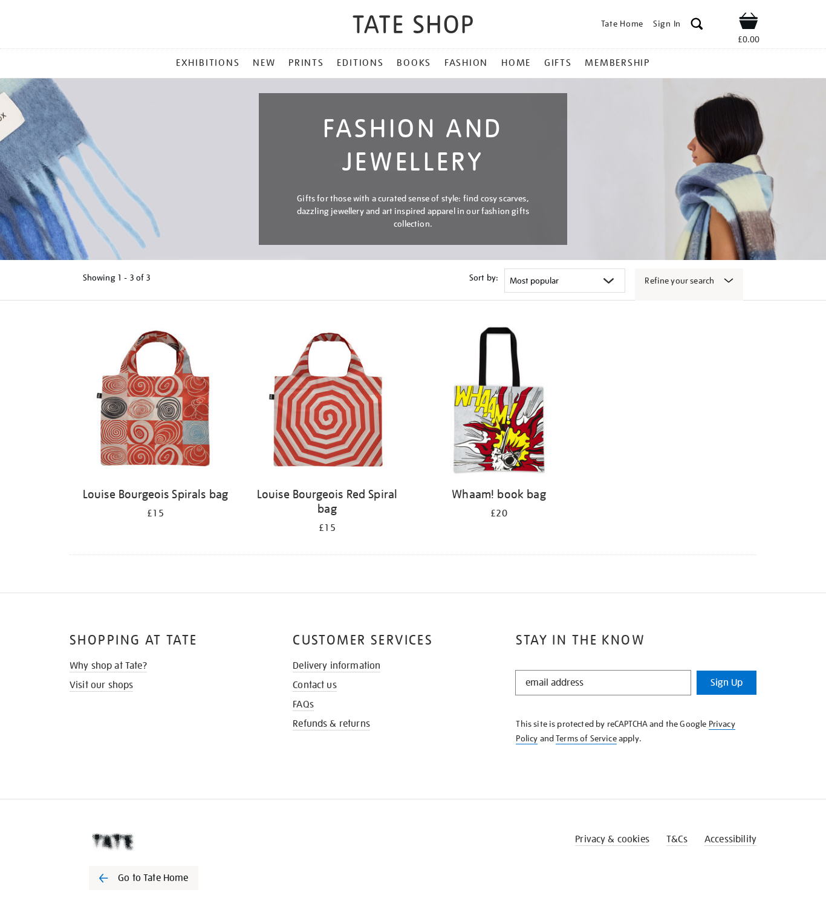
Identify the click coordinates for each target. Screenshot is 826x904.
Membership (617, 63)
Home (516, 63)
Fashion (466, 63)
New (264, 63)
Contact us (315, 685)
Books (414, 63)
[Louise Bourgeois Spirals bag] (155, 402)
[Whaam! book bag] (499, 402)
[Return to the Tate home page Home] (413, 26)
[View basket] (748, 23)
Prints (306, 63)
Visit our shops (101, 685)
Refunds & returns (331, 724)
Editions (360, 63)
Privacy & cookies (612, 839)
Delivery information (336, 666)
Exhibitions (207, 63)
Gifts (558, 63)
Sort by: (483, 277)
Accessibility (730, 839)
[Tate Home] (165, 841)
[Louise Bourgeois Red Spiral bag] (327, 402)
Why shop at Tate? (108, 666)
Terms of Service (586, 738)
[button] (697, 25)
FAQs (303, 704)
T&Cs (677, 839)
